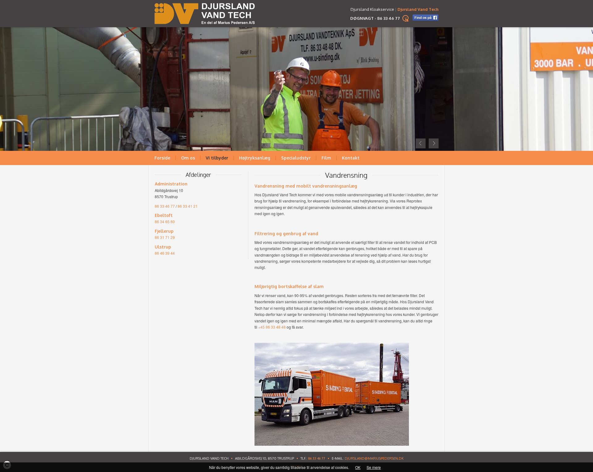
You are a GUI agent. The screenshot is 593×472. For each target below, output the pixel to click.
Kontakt (351, 157)
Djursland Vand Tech (418, 9)
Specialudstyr (296, 157)
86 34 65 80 (165, 221)
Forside (162, 157)
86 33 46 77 (388, 18)
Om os (188, 157)
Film (326, 157)
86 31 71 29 (165, 237)
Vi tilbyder (217, 157)
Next (434, 143)
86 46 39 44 (165, 253)
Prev (421, 143)
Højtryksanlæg (254, 157)
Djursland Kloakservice (372, 9)
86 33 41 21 (188, 206)
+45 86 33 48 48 (272, 327)
